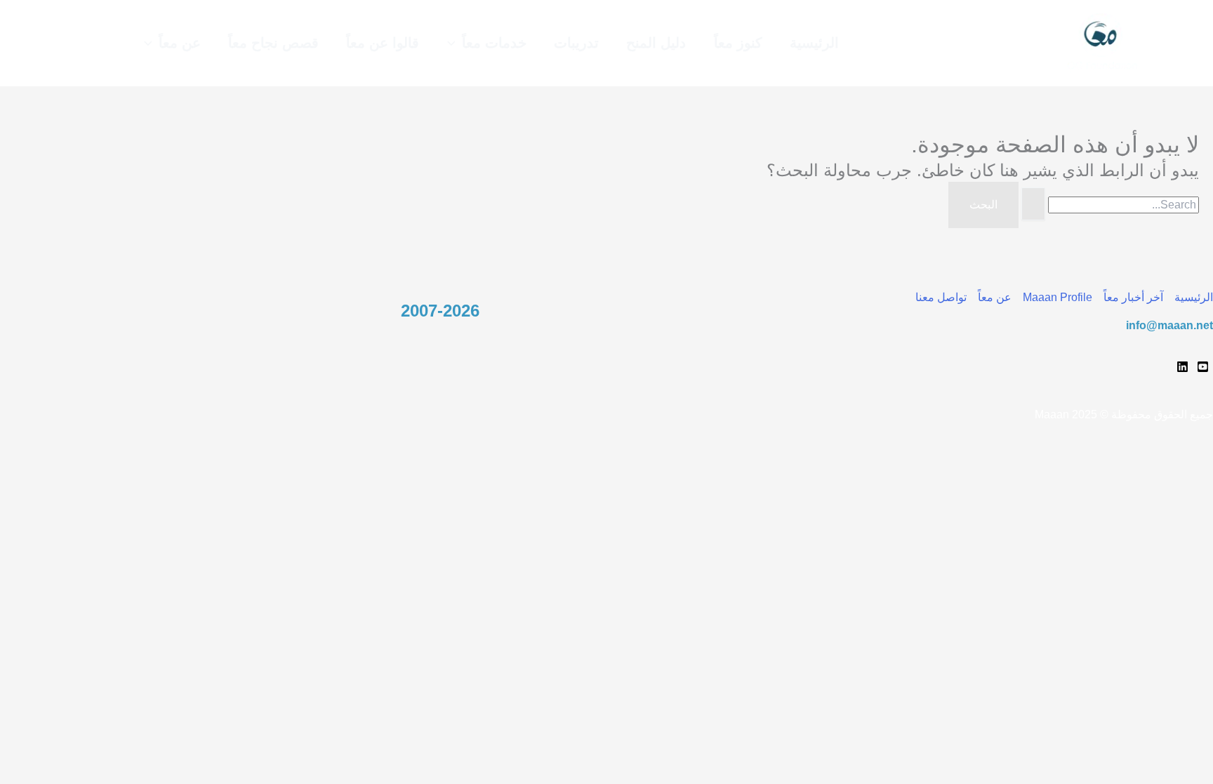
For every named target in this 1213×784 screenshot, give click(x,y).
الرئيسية (1193, 297)
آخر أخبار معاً (1133, 297)
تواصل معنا (941, 297)
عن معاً (995, 297)
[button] (455, 43)
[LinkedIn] (1182, 367)
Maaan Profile (1057, 297)
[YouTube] (1203, 367)
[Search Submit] (1033, 204)
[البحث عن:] (1109, 205)
